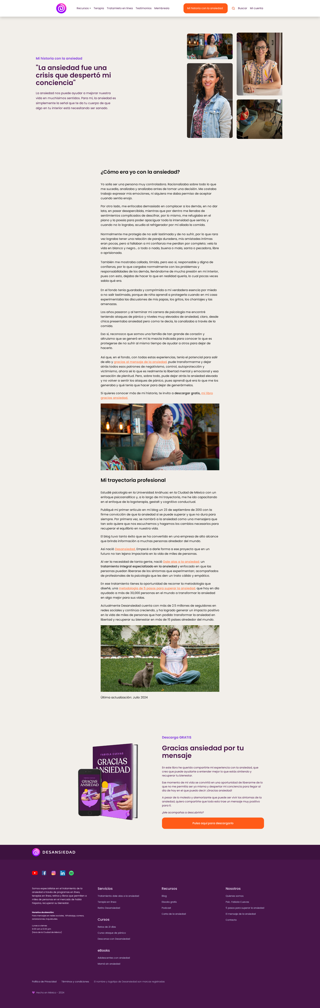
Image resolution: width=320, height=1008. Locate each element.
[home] (61, 8)
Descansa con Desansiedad (114, 938)
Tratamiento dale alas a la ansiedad (118, 896)
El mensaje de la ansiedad (241, 914)
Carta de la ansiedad (174, 914)
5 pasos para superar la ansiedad (245, 908)
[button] (83, 8)
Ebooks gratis (169, 902)
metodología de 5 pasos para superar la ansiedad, (157, 588)
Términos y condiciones (75, 981)
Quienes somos (235, 896)
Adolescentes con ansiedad (114, 957)
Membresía (161, 8)
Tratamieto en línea (120, 8)
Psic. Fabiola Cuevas (237, 902)
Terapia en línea (107, 902)
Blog (164, 896)
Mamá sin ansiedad (109, 963)
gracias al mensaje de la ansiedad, (140, 362)
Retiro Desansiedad (109, 908)
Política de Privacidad (44, 981)
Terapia (99, 8)
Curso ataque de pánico (112, 932)
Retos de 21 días (107, 926)
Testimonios (144, 8)
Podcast (166, 908)
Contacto (231, 920)
